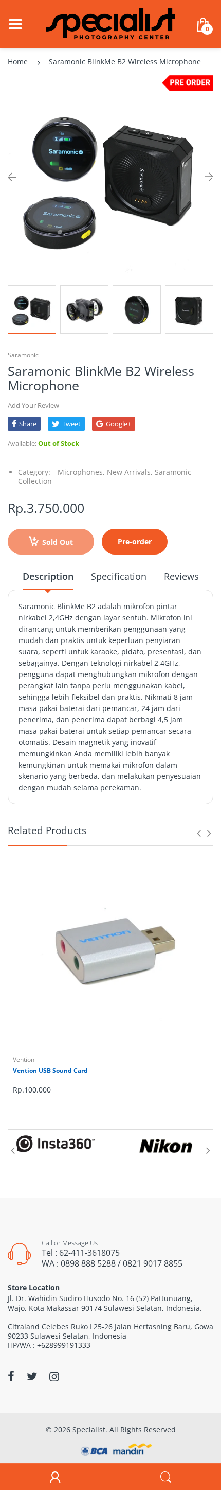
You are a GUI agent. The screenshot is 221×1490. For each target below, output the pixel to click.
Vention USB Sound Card (50, 1070)
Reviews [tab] (181, 576)
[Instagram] (54, 1376)
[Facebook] (11, 1376)
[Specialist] (110, 23)
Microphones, (81, 472)
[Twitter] (32, 1376)
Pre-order (135, 541)
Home (18, 61)
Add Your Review (33, 405)
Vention (23, 1059)
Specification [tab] (118, 576)
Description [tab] (48, 576)
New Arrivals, (130, 472)
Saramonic (23, 355)
